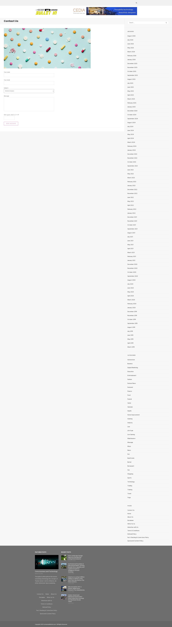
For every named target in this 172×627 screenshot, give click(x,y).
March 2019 (131, 347)
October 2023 (131, 162)
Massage (130, 442)
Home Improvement (133, 415)
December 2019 (132, 312)
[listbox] (46, 573)
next (57, 563)
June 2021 (130, 241)
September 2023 (132, 166)
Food (129, 395)
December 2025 (132, 64)
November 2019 (132, 316)
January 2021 (131, 260)
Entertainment (131, 376)
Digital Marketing (132, 368)
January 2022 (131, 213)
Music (129, 446)
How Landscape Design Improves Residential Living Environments (75, 557)
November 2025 (132, 68)
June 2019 (130, 335)
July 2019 (130, 331)
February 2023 (131, 182)
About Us (130, 517)
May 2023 (130, 174)
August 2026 (131, 36)
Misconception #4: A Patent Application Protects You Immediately (76, 588)
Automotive (131, 360)
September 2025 (132, 75)
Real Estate (130, 458)
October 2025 (131, 71)
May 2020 (130, 292)
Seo (128, 470)
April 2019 (130, 343)
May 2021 (130, 245)
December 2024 (132, 111)
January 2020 (131, 308)
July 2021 (130, 237)
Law (128, 427)
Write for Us (131, 524)
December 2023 (132, 154)
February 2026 (131, 56)
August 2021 (131, 233)
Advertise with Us (132, 527)
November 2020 (132, 268)
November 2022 (132, 194)
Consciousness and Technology (46, 571)
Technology (131, 482)
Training (129, 490)
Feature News (131, 383)
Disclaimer (130, 520)
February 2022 (131, 209)
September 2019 (132, 323)
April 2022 (130, 205)
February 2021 (131, 257)
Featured (130, 387)
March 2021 (131, 253)
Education (130, 372)
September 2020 (132, 276)
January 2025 (131, 107)
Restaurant (130, 466)
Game (129, 403)
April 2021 (130, 249)
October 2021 (131, 225)
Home (129, 514)
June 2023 (130, 170)
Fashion (129, 379)
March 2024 (131, 142)
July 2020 (130, 284)
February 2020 (131, 304)
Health (129, 411)
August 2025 (131, 79)
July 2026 (130, 40)
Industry (129, 423)
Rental (129, 462)
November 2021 (132, 221)
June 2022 (130, 197)
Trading (129, 486)
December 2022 (132, 190)
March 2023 (131, 178)
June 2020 (130, 288)
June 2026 (130, 44)
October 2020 (131, 272)
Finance (129, 391)
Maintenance (131, 439)
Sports (129, 478)
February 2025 (131, 103)
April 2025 (130, 95)
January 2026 (131, 60)
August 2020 (131, 280)
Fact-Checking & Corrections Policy (138, 537)
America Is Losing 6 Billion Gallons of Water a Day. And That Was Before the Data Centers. (76, 579)
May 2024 (130, 134)
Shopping (130, 474)
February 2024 (131, 146)
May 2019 (130, 339)
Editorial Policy (131, 534)
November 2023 (132, 158)
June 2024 (130, 131)
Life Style (130, 431)
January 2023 (131, 186)
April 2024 (130, 138)
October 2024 (131, 115)
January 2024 (131, 150)
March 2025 (131, 99)
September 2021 (132, 229)
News (129, 450)
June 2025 (130, 87)
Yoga (129, 498)
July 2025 (130, 83)
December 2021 (132, 217)
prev (36, 563)
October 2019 (131, 320)
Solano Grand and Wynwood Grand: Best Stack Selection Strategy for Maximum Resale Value (76, 598)
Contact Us (130, 510)
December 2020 (132, 264)
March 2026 (131, 52)
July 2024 (130, 127)
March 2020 (131, 300)
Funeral (129, 399)
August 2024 (131, 123)
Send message (11, 123)
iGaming (129, 419)
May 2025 (130, 91)
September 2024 (132, 119)
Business (130, 364)
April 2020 (130, 296)
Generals (130, 407)
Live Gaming (131, 435)
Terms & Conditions (133, 531)
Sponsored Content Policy (135, 541)
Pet (128, 454)
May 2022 (130, 201)
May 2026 (130, 48)
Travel (129, 494)
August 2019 (131, 327)
